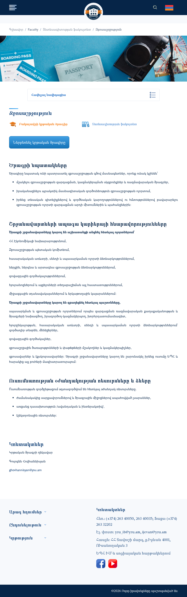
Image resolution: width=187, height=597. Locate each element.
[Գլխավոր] (93, 8)
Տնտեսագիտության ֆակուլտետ (67, 29)
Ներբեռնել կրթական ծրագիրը (39, 142)
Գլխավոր (16, 29)
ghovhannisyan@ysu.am (25, 470)
